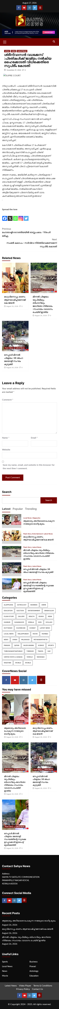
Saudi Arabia (28, 645)
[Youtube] (24, 7)
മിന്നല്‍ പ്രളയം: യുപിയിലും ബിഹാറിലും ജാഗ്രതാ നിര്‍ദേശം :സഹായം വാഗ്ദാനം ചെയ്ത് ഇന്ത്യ (26, 939)
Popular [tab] (18, 508)
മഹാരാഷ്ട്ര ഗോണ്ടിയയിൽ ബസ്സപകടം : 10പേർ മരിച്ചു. (26, 232)
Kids (40, 622)
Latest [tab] (6, 508)
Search (6, 492)
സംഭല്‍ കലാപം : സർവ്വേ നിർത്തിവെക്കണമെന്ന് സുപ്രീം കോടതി (31, 243)
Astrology (21, 605)
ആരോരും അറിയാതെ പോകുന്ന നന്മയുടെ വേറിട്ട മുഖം (15, 731)
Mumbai (45, 634)
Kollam (49, 622)
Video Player (25, 986)
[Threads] (40, 7)
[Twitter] (34, 7)
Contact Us (37, 989)
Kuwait (33, 628)
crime (7, 51)
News (6, 639)
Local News (27, 518)
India (13, 51)
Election (20, 610)
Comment (7, 400)
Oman (14, 639)
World (18, 663)
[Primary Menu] (5, 41)
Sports (51, 645)
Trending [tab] (31, 508)
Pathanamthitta (40, 639)
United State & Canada (13, 657)
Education (8, 610)
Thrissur (30, 651)
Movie (35, 634)
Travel (40, 651)
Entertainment (10, 287)
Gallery (21, 616)
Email (34, 438)
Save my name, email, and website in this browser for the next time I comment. (29, 467)
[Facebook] (18, 7)
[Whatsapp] (15, 216)
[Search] (54, 41)
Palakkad (25, 639)
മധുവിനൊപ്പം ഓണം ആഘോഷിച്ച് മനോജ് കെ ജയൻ (15, 299)
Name (5, 438)
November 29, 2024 (14, 70)
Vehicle (30, 657)
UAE (48, 651)
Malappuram (23, 634)
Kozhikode (20, 628)
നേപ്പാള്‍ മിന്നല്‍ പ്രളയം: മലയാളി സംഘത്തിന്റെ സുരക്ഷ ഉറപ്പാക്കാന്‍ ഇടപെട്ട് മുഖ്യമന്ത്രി (15, 839)
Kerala (31, 622)
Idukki (41, 616)
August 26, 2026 (12, 306)
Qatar (16, 645)
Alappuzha (36, 518)
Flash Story (9, 284)
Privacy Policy (23, 989)
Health (31, 616)
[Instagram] (29, 7)
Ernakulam (49, 610)
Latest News (21, 51)
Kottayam (8, 628)
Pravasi (7, 645)
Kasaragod (19, 622)
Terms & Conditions (42, 986)
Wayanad (40, 657)
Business (33, 605)
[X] (10, 216)
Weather (7, 663)
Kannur (7, 622)
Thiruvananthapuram (13, 651)
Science (41, 645)
